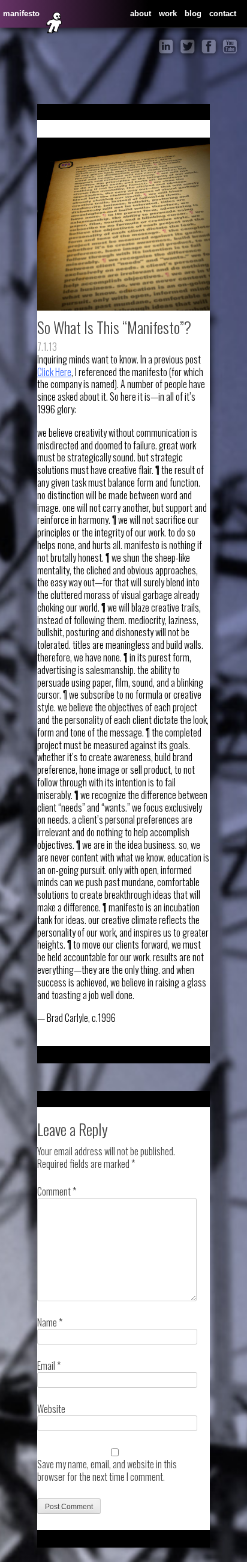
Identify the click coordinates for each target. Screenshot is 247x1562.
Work (168, 13)
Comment (56, 1191)
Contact (222, 13)
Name (49, 1322)
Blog (193, 13)
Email (49, 1365)
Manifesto (21, 13)
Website (51, 1409)
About (140, 13)
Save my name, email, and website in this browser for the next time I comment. (107, 1470)
